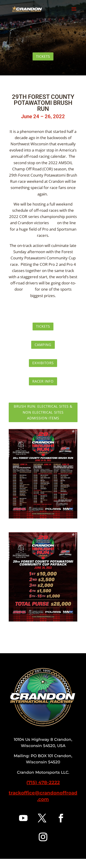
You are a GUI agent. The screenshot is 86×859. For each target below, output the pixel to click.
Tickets (43, 56)
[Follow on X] (42, 818)
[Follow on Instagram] (43, 836)
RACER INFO (43, 381)
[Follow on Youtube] (23, 818)
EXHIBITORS (43, 363)
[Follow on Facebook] (61, 818)
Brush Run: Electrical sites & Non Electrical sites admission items (43, 412)
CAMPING (43, 344)
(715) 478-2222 (43, 782)
